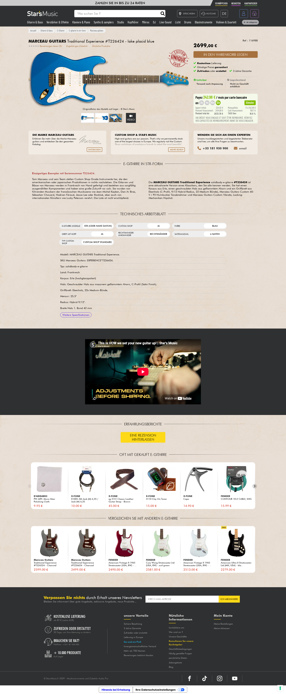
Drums (188, 22)
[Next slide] (254, 486)
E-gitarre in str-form (77, 30)
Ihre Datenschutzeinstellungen (156, 689)
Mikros (146, 22)
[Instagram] (219, 678)
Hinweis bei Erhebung (116, 689)
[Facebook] (189, 678)
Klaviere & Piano (81, 22)
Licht (178, 22)
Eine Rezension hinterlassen (143, 437)
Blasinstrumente (204, 22)
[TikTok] (204, 678)
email (243, 148)
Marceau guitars (96, 30)
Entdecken (94, 149)
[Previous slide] (30, 486)
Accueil (33, 30)
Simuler (250, 102)
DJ (154, 22)
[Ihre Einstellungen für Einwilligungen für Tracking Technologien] (280, 688)
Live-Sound (165, 22)
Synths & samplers (104, 22)
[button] (87, 118)
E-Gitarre (60, 30)
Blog (171, 667)
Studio (121, 22)
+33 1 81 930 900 (71, 644)
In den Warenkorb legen (226, 54)
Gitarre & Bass (35, 22)
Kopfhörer (133, 22)
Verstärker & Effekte (58, 22)
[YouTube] (234, 678)
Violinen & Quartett (226, 22)
